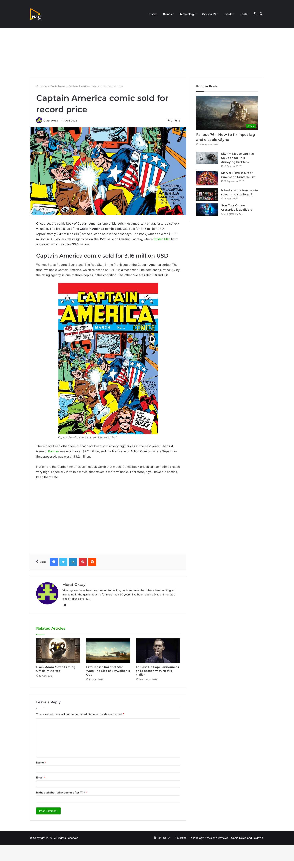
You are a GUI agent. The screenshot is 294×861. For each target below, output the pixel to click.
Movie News (57, 86)
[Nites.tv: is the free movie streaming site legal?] (207, 194)
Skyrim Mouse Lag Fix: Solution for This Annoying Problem (237, 158)
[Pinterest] (83, 562)
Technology (187, 14)
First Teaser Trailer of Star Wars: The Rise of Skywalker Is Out (108, 670)
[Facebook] (54, 562)
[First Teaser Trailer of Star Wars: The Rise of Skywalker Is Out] (108, 650)
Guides (153, 14)
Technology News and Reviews (208, 837)
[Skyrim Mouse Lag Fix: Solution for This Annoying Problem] (207, 158)
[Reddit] (92, 562)
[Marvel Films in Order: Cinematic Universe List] (207, 178)
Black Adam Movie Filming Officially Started (55, 669)
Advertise (181, 837)
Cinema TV (209, 14)
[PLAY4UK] (39, 14)
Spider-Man (162, 239)
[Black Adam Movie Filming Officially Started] (58, 650)
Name (41, 762)
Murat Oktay (50, 120)
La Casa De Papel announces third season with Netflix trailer (157, 670)
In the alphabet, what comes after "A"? (61, 792)
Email (40, 777)
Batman (53, 451)
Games (167, 14)
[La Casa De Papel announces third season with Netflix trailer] (158, 650)
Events (228, 14)
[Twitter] (63, 562)
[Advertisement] (147, 44)
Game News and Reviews (247, 837)
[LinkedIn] (73, 562)
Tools (243, 14)
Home (43, 86)
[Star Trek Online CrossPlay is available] (207, 209)
